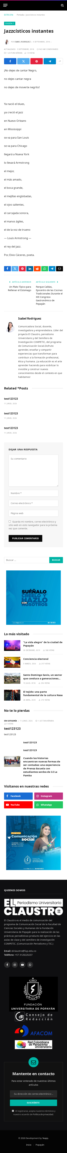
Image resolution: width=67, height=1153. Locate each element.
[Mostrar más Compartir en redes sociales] (60, 61)
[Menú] (5, 5)
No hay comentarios (48, 49)
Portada (20, 14)
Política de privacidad (43, 1114)
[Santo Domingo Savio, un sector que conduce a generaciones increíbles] (12, 678)
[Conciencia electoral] (12, 662)
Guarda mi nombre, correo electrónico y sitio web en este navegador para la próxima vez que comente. (33, 525)
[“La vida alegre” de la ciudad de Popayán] (12, 645)
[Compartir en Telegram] (50, 61)
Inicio (28, 1144)
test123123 (11, 398)
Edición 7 (9, 23)
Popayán (40, 1144)
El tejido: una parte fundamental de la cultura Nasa (43, 693)
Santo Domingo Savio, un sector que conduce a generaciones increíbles (42, 678)
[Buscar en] (62, 5)
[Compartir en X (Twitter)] (23, 61)
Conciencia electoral (35, 658)
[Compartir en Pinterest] (36, 61)
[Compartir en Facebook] (10, 61)
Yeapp (45, 1138)
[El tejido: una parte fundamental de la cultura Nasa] (12, 695)
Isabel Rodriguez (23, 42)
